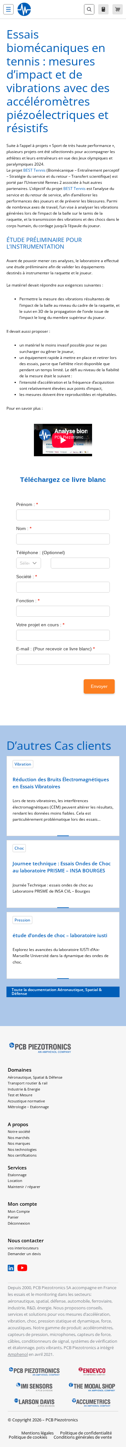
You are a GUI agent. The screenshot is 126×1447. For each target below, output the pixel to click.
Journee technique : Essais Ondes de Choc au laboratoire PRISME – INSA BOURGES (61, 867)
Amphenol (18, 1354)
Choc (19, 848)
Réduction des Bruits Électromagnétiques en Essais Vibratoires (61, 783)
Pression (22, 920)
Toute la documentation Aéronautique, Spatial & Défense (57, 991)
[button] (8, 9)
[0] (117, 9)
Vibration (23, 764)
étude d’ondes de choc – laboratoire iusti (60, 935)
